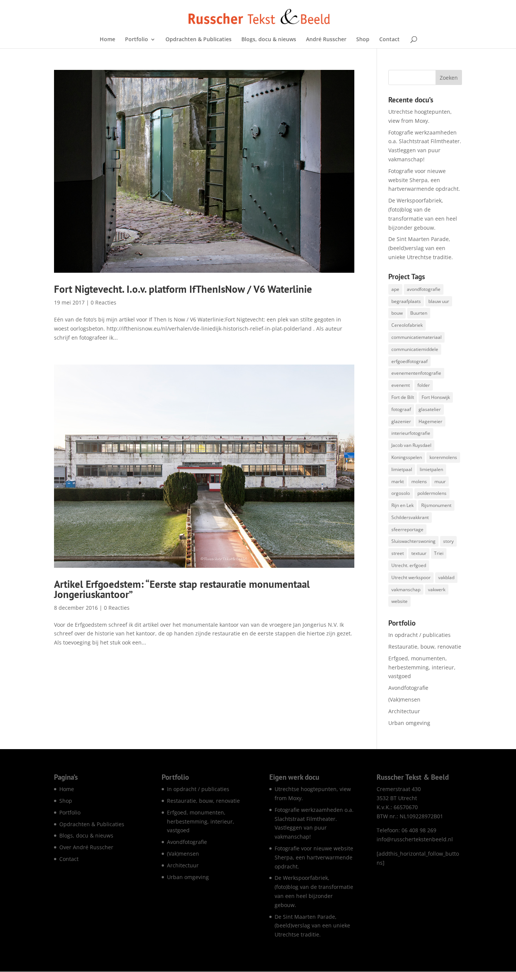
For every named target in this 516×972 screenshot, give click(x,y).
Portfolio (136, 40)
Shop (362, 40)
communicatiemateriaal (416, 337)
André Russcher (326, 40)
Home (107, 40)
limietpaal (401, 469)
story (448, 541)
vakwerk (436, 589)
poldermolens (431, 493)
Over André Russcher (86, 847)
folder (423, 385)
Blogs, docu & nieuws (268, 40)
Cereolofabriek (407, 325)
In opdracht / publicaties (419, 634)
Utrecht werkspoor (411, 577)
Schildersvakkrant (410, 517)
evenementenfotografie (416, 373)
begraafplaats (406, 301)
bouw (397, 313)
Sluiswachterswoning (413, 541)
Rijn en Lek (402, 505)
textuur (418, 553)
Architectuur (404, 711)
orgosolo (400, 493)
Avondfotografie (408, 687)
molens (419, 481)
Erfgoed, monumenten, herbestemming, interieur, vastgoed (422, 667)
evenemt (400, 385)
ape (395, 289)
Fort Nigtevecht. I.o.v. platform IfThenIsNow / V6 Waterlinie (183, 289)
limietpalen (431, 469)
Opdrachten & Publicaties (198, 40)
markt (397, 481)
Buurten (418, 313)
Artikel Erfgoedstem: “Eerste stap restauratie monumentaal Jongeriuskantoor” (182, 589)
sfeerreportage (407, 529)
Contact (389, 40)
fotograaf (401, 409)
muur (440, 481)
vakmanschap (405, 589)
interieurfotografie (410, 433)
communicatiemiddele (414, 349)
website (399, 601)
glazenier (401, 421)
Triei (438, 553)
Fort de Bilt (402, 397)
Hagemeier (430, 421)
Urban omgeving (409, 722)
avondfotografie (423, 289)
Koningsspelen (406, 457)
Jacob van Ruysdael (411, 445)
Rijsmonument (436, 505)
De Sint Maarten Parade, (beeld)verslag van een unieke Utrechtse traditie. (420, 248)
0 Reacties (103, 302)
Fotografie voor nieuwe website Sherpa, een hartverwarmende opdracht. (424, 180)
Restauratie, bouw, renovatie (424, 646)
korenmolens (443, 457)
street (397, 553)
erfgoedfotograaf (409, 361)
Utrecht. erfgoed (408, 565)
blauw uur (438, 301)
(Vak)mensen (404, 699)
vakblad (446, 577)
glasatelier (430, 409)
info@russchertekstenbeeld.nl (415, 839)
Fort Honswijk (436, 397)
